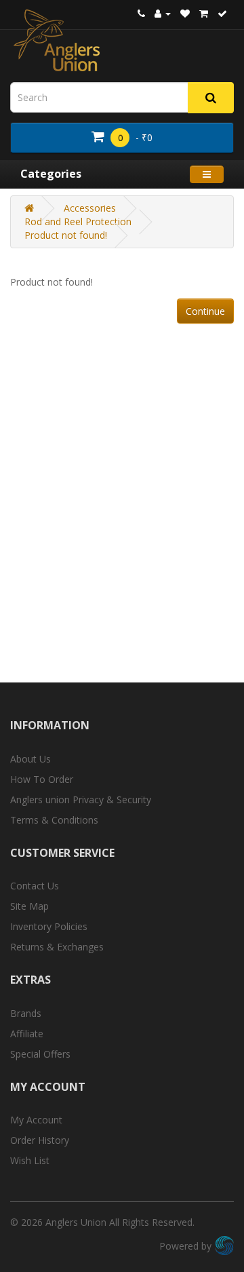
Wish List (29, 1160)
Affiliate (26, 1033)
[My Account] (163, 13)
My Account (36, 1119)
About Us (30, 758)
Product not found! (65, 235)
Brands (25, 1013)
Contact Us (34, 885)
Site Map (29, 906)
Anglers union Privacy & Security (80, 799)
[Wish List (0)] (185, 13)
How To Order (41, 779)
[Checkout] (222, 13)
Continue (205, 311)
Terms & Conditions (54, 819)
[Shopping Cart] (203, 13)
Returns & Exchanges (57, 946)
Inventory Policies (48, 926)
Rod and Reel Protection (77, 221)
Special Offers (40, 1053)
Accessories (90, 207)
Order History (39, 1140)
